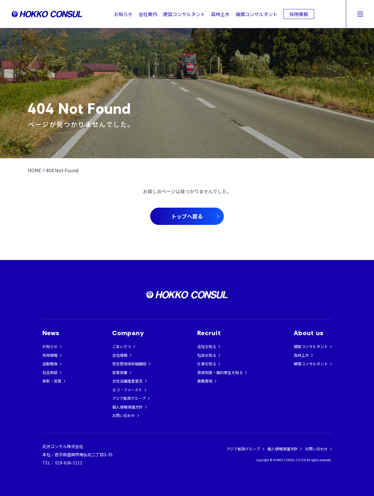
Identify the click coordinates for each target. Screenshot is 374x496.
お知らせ (123, 14)
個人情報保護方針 (127, 407)
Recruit (209, 333)
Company (128, 333)
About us (308, 333)
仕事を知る (206, 363)
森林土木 (220, 14)
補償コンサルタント (257, 14)
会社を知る (206, 346)
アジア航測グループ (129, 398)
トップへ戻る (187, 216)
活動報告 (50, 363)
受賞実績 (119, 372)
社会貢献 (50, 372)
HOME (34, 170)
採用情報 (298, 14)
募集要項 (204, 381)
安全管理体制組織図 (129, 363)
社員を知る (206, 355)
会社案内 (147, 14)
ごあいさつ (121, 346)
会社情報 (119, 355)
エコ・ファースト (127, 389)
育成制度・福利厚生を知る (220, 372)
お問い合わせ (123, 415)
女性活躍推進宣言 (127, 381)
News (50, 333)
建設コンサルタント (184, 14)
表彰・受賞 (51, 381)
